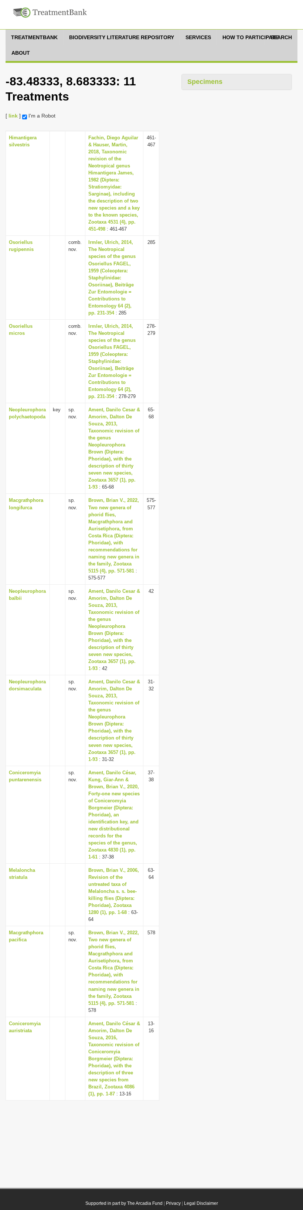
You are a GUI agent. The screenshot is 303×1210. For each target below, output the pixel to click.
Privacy (173, 1203)
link (13, 116)
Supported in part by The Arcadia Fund (124, 1203)
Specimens (204, 81)
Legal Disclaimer (201, 1203)
